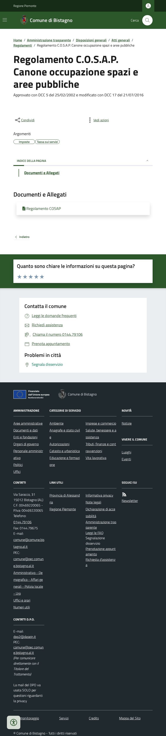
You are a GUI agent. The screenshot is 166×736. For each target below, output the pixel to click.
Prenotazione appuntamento (101, 551)
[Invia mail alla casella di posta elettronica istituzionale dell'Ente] (28, 543)
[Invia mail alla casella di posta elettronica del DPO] (24, 636)
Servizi (64, 718)
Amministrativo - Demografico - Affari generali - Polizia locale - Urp (28, 583)
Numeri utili (21, 607)
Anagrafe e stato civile (64, 434)
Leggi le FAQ (95, 532)
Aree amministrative (28, 423)
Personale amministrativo (28, 454)
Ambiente (56, 423)
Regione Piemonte (24, 5)
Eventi (126, 459)
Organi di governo (26, 444)
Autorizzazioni (59, 444)
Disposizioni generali (91, 40)
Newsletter (130, 500)
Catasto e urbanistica (64, 450)
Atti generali (121, 40)
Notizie (127, 423)
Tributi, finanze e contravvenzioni (101, 447)
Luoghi (126, 452)
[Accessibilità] (13, 722)
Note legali (93, 502)
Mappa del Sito (129, 718)
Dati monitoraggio (26, 718)
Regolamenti (22, 45)
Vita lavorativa (96, 457)
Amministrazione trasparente (49, 40)
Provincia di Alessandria (64, 499)
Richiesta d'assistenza (100, 562)
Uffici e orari (21, 600)
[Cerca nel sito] (146, 20)
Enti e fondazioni (25, 437)
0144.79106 (22, 522)
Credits (94, 718)
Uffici (17, 471)
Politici (18, 464)
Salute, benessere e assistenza (101, 434)
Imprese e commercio (101, 423)
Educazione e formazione (64, 461)
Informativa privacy (99, 495)
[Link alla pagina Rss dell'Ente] (124, 494)
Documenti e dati (25, 430)
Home (17, 40)
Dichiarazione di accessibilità (100, 512)
